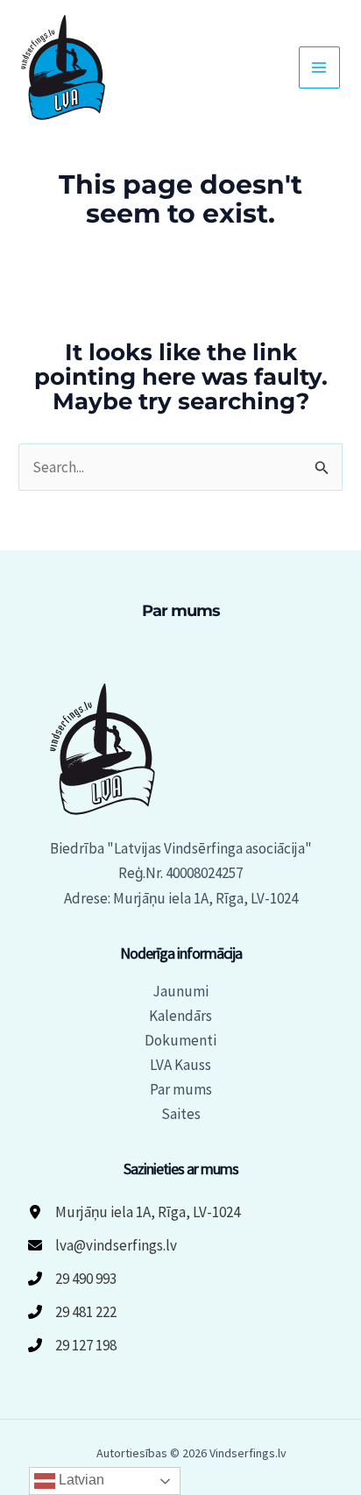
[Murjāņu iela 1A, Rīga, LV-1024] (134, 1212)
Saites (181, 1113)
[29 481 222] (72, 1312)
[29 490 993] (72, 1278)
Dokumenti (180, 1040)
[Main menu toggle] (320, 67)
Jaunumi (180, 991)
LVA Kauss (180, 1064)
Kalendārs (180, 1015)
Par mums (181, 1089)
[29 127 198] (72, 1345)
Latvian (79, 1479)
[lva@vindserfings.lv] (102, 1245)
